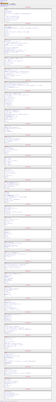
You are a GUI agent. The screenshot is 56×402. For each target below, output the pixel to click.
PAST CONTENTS (5, 0)
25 (15, 4)
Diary (4, 1)
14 (8, 4)
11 (6, 4)
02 (0, 4)
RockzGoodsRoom (2, 0)
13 (7, 4)
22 (13, 4)
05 (2, 4)
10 (5, 4)
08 (4, 4)
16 (9, 4)
